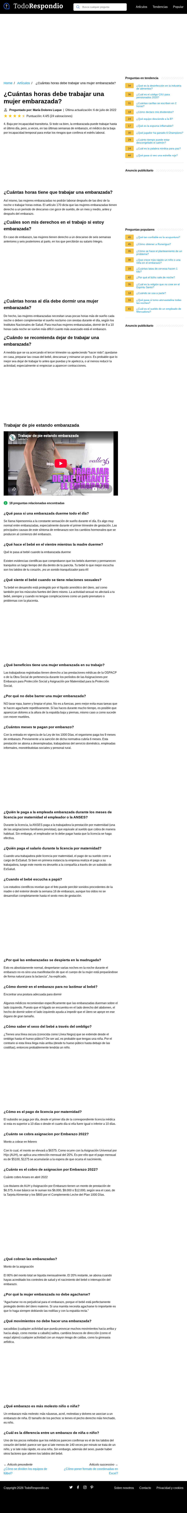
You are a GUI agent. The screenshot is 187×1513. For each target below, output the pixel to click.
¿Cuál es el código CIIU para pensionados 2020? (153, 96)
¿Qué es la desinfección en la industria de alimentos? (158, 87)
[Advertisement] (93, 44)
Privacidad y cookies (170, 1487)
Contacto (145, 1487)
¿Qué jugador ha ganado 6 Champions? (159, 132)
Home (8, 83)
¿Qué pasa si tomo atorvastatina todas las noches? (158, 301)
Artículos (141, 6)
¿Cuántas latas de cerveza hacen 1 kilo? (157, 270)
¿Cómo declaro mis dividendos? (155, 111)
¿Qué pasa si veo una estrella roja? (157, 155)
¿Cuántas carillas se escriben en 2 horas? (156, 105)
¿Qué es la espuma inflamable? (154, 125)
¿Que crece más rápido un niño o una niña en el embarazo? (158, 261)
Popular (178, 6)
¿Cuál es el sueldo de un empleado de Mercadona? (158, 310)
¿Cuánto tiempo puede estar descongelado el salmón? (153, 141)
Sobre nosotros (124, 1487)
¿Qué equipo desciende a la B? (154, 118)
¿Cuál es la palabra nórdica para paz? (158, 148)
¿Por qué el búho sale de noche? (155, 277)
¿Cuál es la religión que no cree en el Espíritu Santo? (158, 286)
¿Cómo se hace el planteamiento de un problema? (159, 252)
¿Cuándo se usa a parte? (151, 293)
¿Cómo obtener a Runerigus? (153, 244)
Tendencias (160, 6)
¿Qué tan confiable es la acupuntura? (158, 237)
